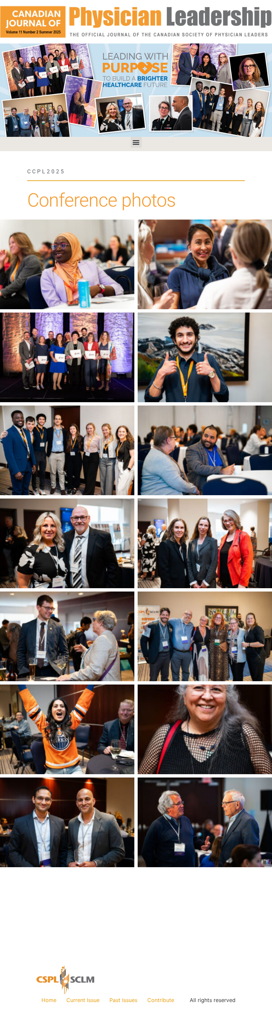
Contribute (160, 1000)
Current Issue (83, 1000)
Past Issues (123, 1000)
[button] (136, 142)
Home (48, 1000)
